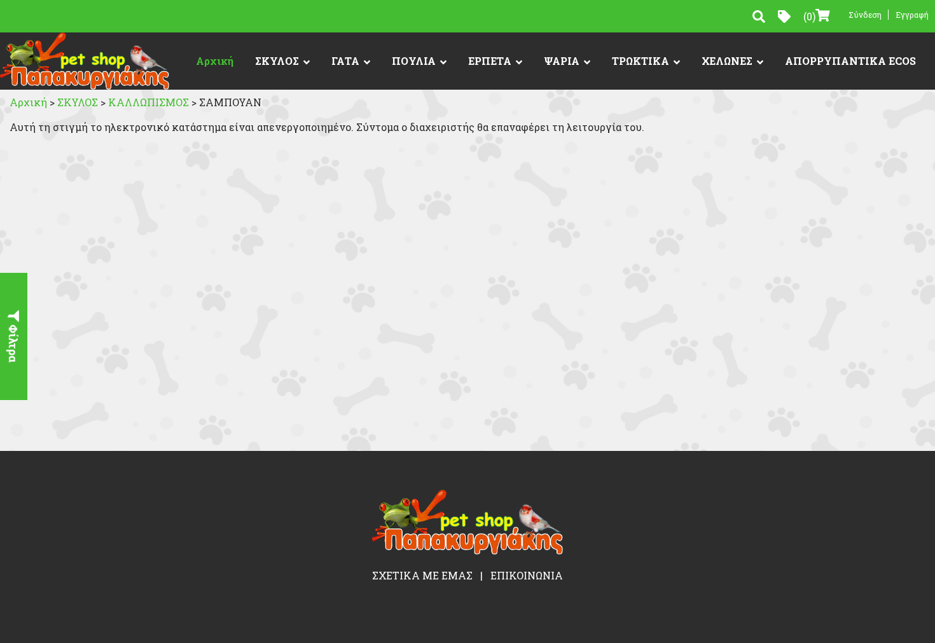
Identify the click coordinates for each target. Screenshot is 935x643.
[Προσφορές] (784, 16)
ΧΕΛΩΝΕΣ (727, 60)
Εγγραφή (912, 15)
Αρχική (214, 60)
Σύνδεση (865, 15)
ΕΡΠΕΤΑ (489, 60)
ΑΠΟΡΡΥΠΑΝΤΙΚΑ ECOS (850, 60)
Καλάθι (809, 16)
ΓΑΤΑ (345, 60)
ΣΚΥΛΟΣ (277, 60)
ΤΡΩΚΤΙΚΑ (640, 60)
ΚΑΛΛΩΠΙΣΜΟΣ (149, 102)
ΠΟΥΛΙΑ (414, 60)
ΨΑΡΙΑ (561, 60)
